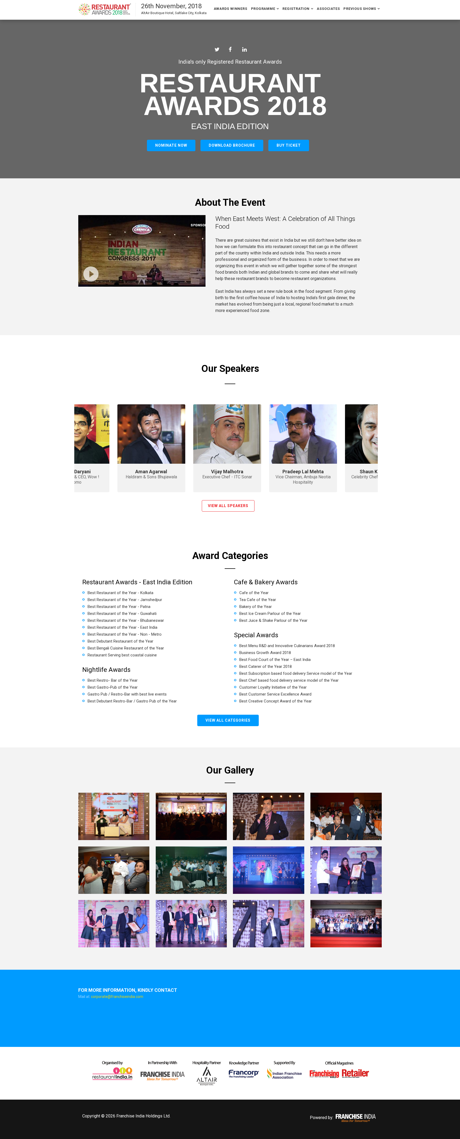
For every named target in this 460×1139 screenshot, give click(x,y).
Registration (295, 9)
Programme (263, 9)
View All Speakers (228, 506)
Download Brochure (232, 145)
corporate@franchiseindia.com (117, 996)
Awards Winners (230, 9)
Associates (328, 9)
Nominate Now (171, 145)
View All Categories (228, 720)
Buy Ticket (289, 145)
